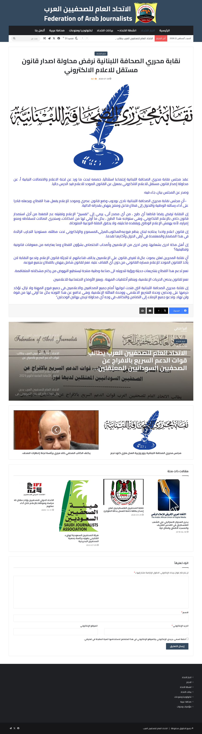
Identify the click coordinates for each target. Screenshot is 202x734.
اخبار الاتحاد (148, 30)
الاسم (184, 612)
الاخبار (188, 682)
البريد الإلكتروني (180, 626)
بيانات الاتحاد (105, 30)
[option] (101, 361)
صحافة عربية (57, 30)
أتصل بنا (40, 30)
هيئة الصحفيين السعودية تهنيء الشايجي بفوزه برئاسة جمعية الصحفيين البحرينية (82, 538)
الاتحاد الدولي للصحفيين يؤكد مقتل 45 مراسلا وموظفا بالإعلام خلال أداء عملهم (34, 503)
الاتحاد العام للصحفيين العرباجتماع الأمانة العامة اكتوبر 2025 (141, 357)
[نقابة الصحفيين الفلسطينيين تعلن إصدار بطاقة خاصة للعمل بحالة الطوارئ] (123, 492)
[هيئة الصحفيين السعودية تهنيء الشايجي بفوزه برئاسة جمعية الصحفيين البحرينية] (79, 505)
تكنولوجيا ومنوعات (80, 30)
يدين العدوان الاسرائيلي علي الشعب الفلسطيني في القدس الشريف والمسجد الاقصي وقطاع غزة (170, 525)
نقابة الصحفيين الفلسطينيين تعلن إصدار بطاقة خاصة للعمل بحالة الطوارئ (124, 509)
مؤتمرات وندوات (184, 706)
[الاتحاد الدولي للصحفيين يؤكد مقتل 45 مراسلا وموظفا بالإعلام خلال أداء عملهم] (34, 488)
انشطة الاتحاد (127, 30)
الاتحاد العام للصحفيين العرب (155, 728)
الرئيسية (164, 30)
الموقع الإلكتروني (89, 626)
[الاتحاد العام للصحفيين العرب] (101, 12)
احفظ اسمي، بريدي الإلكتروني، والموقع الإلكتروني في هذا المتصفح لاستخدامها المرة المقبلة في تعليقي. (135, 639)
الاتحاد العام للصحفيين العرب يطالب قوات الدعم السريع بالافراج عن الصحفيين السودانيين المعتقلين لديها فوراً (97, 38)
